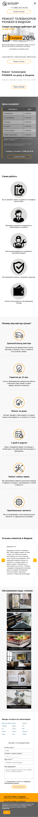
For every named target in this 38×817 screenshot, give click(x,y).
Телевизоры (19, 668)
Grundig (24, 723)
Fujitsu (14, 723)
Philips (4, 731)
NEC (23, 728)
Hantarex (4, 726)
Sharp (3, 734)
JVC (23, 726)
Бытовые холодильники (19, 610)
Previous (3, 560)
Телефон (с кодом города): (13, 753)
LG (3, 728)
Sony (13, 734)
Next (35, 560)
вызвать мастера (19, 156)
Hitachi (14, 726)
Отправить (19, 787)
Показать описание (19, 86)
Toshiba (24, 734)
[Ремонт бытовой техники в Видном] (5, 4)
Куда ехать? (8, 759)
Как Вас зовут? (9, 747)
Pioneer (14, 731)
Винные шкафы (19, 629)
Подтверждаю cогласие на (17, 782)
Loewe (14, 728)
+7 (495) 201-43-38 (19, 8)
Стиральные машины (19, 687)
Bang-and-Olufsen (7, 723)
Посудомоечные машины (19, 707)
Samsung (24, 731)
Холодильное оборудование (19, 649)
